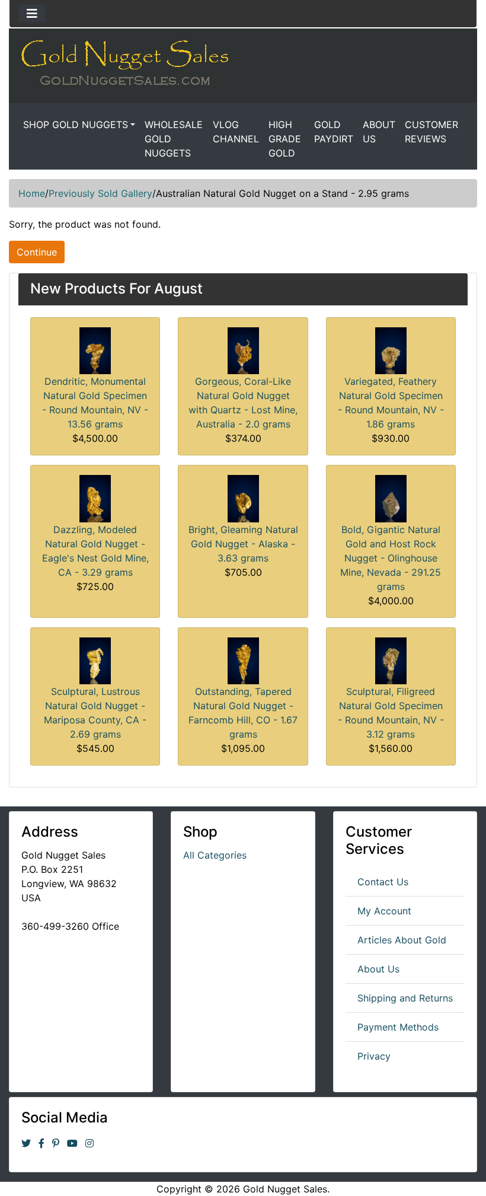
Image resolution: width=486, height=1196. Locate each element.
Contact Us (382, 882)
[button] (449, 1161)
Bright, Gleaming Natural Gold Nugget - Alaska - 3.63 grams (243, 544)
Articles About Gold (401, 940)
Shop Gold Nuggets (75, 124)
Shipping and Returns (405, 998)
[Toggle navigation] (32, 14)
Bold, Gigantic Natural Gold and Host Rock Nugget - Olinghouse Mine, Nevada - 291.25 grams (390, 558)
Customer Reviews (431, 132)
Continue (37, 252)
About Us (379, 132)
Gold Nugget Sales (285, 1189)
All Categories (215, 855)
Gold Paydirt (333, 132)
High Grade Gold (284, 139)
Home (31, 193)
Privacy (374, 1056)
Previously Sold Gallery (100, 193)
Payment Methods (398, 1027)
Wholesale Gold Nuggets (174, 139)
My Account (384, 911)
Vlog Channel (236, 132)
